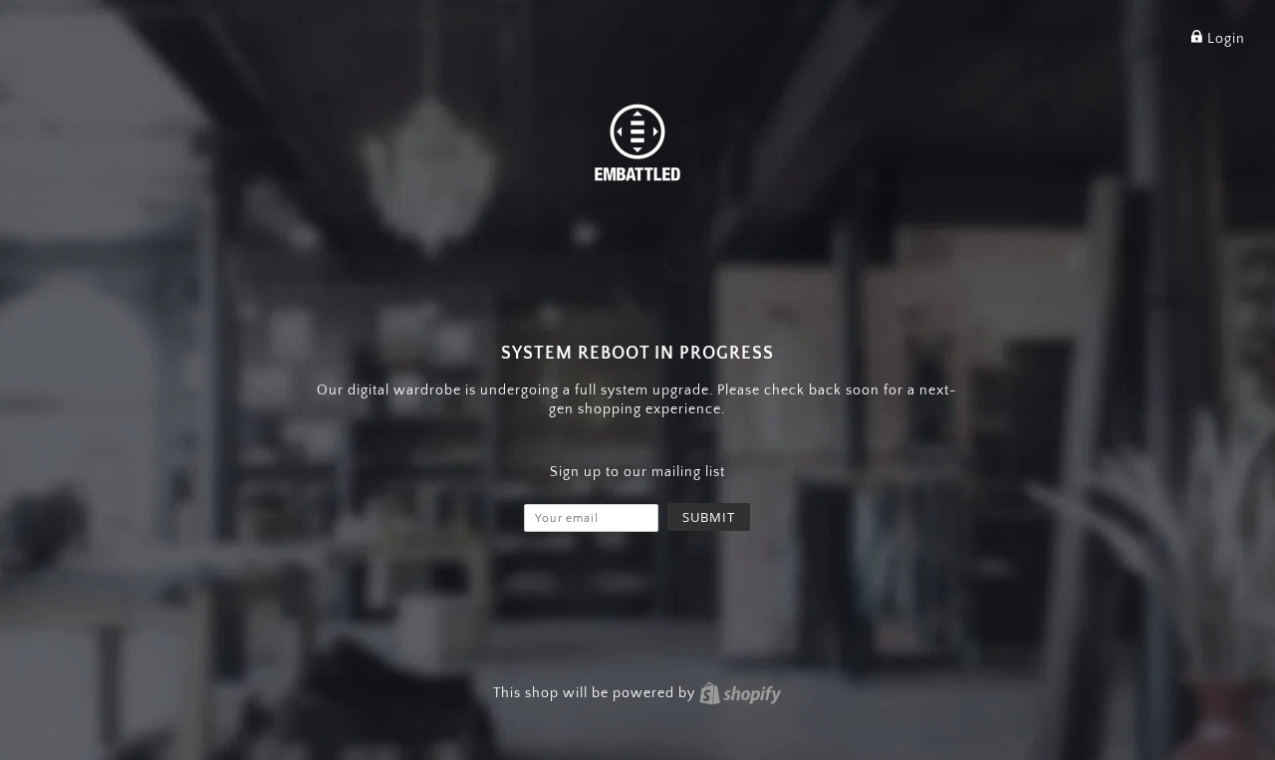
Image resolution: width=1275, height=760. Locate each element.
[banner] (637, 141)
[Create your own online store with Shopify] (740, 693)
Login (1224, 39)
